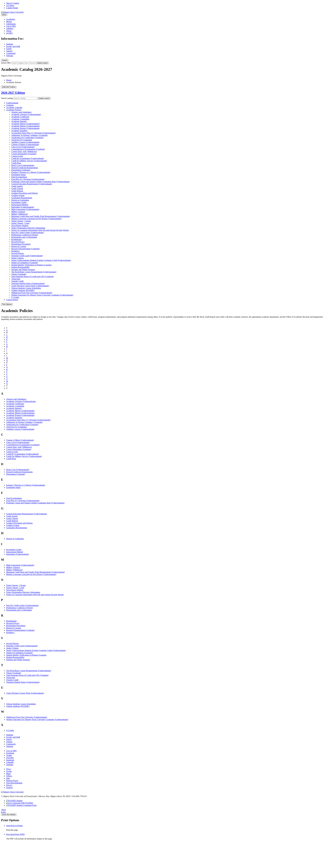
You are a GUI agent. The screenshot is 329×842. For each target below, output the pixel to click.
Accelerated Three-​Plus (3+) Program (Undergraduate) (33, 133)
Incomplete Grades (19, 202)
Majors (9, 21)
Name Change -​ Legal (20, 223)
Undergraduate (12, 103)
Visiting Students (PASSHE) (23, 290)
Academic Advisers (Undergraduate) (26, 114)
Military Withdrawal (19, 214)
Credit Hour (16, 163)
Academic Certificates (20, 117)
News (8, 769)
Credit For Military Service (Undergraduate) (29, 161)
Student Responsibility (20, 267)
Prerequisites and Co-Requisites (19, 610)
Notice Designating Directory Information (28, 228)
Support (9, 787)
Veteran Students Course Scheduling (26, 288)
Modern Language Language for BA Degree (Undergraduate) (36, 219)
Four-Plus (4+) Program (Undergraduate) (22, 500)
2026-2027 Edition (13, 92)
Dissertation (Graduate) (20, 170)
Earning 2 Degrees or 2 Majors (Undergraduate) (30, 172)
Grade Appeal (17, 186)
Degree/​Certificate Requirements (24, 168)
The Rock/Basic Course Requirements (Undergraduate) (28, 671)
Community (11, 53)
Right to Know (12, 780)
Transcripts (15, 279)
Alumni (9, 51)
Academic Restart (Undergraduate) (25, 128)
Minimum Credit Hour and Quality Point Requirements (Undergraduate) (40, 216)
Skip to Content (12, 3)
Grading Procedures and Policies (24, 193)
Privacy (9, 785)
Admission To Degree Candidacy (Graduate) (29, 135)
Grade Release (17, 191)
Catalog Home (12, 8)
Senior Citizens (17, 258)
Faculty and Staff (13, 46)
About (8, 31)
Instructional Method (19, 205)
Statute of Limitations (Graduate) (24, 263)
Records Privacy (18, 242)
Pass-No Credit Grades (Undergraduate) (22, 605)
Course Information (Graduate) (23, 154)
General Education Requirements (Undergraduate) (31, 184)
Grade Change (17, 188)
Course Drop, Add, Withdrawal (24, 151)
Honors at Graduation (20, 200)
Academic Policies (13, 110)
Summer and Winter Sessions (23, 269)
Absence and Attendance (21, 112)
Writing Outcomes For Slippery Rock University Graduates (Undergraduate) (42, 295)
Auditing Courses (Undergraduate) (25, 142)
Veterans (9, 56)
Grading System (17, 195)
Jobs (8, 778)
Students (9, 44)
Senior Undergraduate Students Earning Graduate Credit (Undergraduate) (41, 260)
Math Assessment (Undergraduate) (25, 209)
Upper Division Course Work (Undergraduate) (30, 286)
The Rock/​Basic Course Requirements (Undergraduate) (33, 272)
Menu (4, 15)
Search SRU (6, 63)
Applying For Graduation (21, 140)
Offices (9, 776)
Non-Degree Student (14, 590)
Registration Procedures (21, 244)
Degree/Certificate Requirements (19, 472)
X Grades (15, 297)
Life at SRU (11, 26)
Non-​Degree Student (19, 225)
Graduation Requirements (21, 198)
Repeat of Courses (18, 246)
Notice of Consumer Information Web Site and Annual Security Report (40, 230)
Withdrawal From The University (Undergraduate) (31, 293)
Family (9, 49)
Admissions (11, 24)
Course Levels (17, 156)
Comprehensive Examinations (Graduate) (28, 149)
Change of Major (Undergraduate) (25, 144)
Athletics (9, 28)
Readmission (16, 239)
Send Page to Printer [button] (14, 826)
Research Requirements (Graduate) (25, 249)
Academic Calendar (14, 107)
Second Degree (17, 253)
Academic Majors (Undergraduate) (25, 124)
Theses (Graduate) (18, 274)
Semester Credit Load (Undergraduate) (27, 256)
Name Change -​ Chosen (21, 221)
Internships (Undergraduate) (22, 207)
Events (9, 771)
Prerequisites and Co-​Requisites (24, 237)
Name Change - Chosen (16, 585)
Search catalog (7, 98)
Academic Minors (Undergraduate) (25, 126)
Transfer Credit (17, 281)
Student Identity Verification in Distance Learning (31, 265)
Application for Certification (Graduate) (27, 137)
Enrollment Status (18, 175)
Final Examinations (19, 177)
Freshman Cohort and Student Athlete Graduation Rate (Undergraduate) (40, 181)
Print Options (7, 304)
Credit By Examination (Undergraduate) (27, 158)
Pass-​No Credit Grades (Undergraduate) (27, 232)
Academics (10, 19)
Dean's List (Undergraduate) (22, 165)
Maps (8, 774)
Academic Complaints (20, 119)
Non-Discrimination (14, 783)
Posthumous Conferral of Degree (24, 235)
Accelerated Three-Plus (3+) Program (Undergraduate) (28, 420)
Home (8, 80)
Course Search (12, 300)
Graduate (10, 105)
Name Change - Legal (15, 588)
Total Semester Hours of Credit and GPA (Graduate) (32, 276)
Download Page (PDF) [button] (15, 834)
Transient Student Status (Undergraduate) (28, 283)
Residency (15, 251)
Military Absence (18, 212)
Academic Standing (19, 131)
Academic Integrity (19, 121)
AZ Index (10, 5)
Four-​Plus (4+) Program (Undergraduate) (28, 179)
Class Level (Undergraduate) (23, 147)
